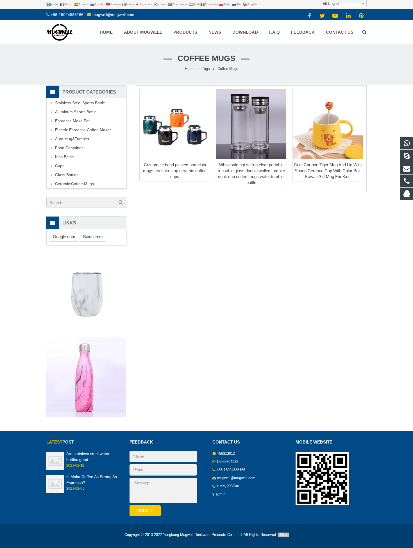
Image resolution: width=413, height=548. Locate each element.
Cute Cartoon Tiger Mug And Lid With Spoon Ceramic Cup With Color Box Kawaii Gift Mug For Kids (328, 170)
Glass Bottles (66, 174)
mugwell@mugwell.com (113, 14)
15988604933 (227, 462)
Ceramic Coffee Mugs (74, 183)
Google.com (64, 236)
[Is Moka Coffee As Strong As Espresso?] (55, 492)
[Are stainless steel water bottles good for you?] (55, 469)
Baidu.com (93, 236)
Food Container (69, 147)
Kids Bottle (64, 156)
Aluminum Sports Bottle (76, 112)
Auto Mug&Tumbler (72, 139)
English (333, 3)
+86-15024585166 (67, 14)
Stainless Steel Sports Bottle (80, 103)
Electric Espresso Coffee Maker (83, 130)
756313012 (226, 454)
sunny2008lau (228, 486)
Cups (59, 165)
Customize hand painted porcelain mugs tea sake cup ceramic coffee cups (174, 170)
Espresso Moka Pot (72, 121)
